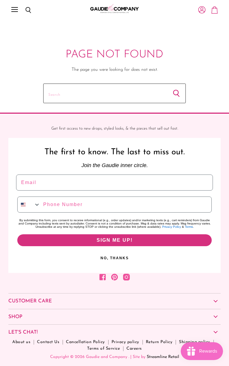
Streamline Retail (163, 357)
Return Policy (159, 342)
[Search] (23, 10)
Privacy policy (125, 342)
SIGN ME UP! (115, 240)
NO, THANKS (114, 258)
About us (21, 342)
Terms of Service (103, 348)
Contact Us (48, 342)
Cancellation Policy (85, 342)
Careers (134, 348)
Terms (189, 226)
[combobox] (29, 204)
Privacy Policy (171, 226)
